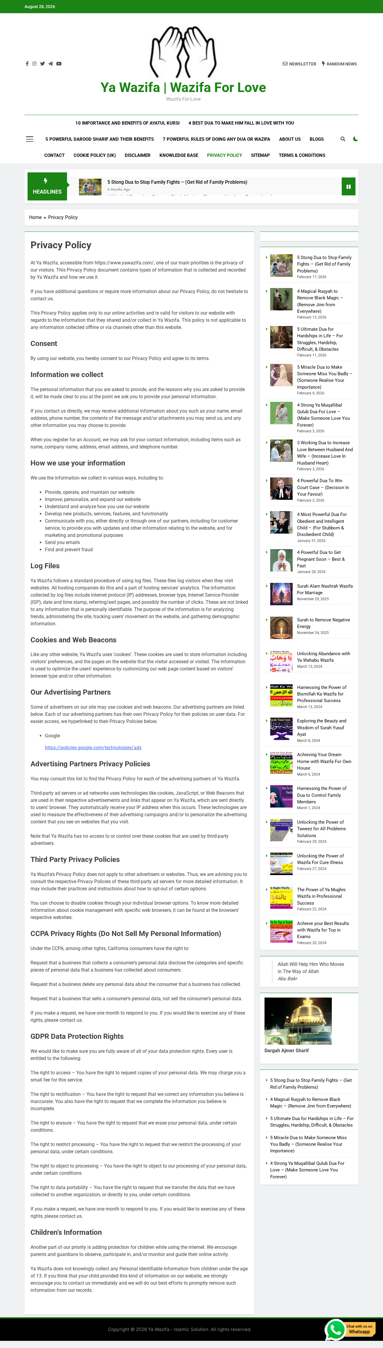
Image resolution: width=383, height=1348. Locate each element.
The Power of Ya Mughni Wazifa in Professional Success (321, 896)
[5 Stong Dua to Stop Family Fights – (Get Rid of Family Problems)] (90, 186)
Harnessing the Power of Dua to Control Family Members (321, 795)
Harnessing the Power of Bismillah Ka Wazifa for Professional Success (321, 694)
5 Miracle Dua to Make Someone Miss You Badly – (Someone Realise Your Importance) (308, 1144)
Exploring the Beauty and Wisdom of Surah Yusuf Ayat (321, 727)
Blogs (317, 139)
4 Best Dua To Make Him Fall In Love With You (241, 123)
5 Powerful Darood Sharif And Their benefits (99, 139)
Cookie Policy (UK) (95, 155)
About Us (290, 139)
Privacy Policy (224, 155)
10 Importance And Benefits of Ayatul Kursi (127, 123)
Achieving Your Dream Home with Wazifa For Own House (324, 761)
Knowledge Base (178, 155)
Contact (54, 155)
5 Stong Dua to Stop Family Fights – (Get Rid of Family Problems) (177, 182)
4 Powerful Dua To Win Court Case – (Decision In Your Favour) (323, 487)
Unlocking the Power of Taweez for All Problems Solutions (321, 828)
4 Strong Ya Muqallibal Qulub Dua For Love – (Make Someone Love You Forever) (307, 1170)
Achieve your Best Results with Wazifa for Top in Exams (323, 930)
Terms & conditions (302, 155)
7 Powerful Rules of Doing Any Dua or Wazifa (216, 139)
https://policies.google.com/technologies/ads (93, 747)
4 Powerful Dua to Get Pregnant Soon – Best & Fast (321, 559)
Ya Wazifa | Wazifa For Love (183, 87)
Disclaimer (138, 155)
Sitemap (260, 155)
